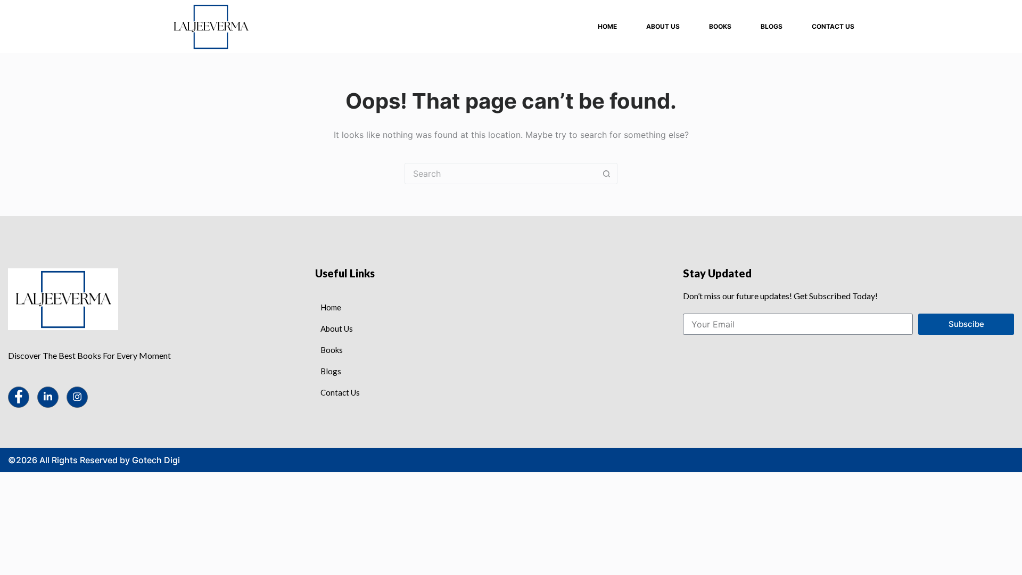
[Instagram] (77, 397)
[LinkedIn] (48, 397)
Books (720, 26)
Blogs (771, 26)
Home (607, 26)
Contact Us (833, 26)
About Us (663, 26)
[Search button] (606, 173)
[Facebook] (18, 397)
